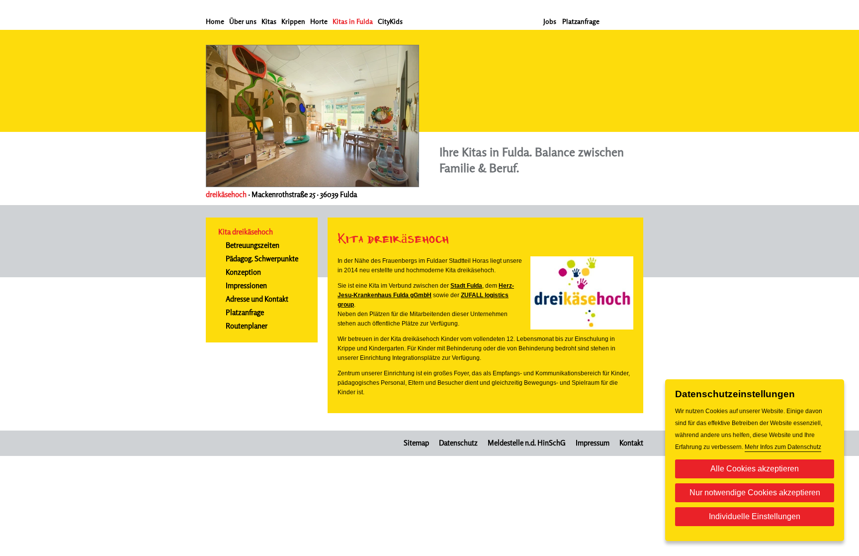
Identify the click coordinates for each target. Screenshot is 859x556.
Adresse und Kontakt (257, 299)
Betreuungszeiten (252, 245)
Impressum (592, 442)
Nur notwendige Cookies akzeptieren (754, 492)
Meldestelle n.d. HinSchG (527, 442)
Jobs (549, 21)
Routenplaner (246, 326)
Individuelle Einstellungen (754, 516)
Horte (319, 21)
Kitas (268, 21)
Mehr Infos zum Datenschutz (783, 447)
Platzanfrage (581, 21)
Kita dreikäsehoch (245, 231)
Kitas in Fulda (353, 21)
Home (215, 21)
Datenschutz (458, 442)
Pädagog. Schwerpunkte (262, 258)
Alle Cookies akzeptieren (754, 468)
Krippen (293, 21)
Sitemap (416, 442)
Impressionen (246, 285)
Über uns (243, 21)
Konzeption (243, 272)
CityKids (390, 21)
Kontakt (631, 442)
